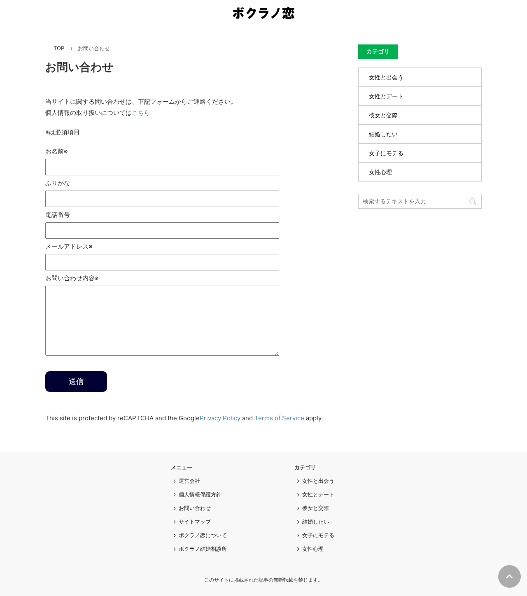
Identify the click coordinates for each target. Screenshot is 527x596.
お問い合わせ (195, 508)
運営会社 (189, 480)
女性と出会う (386, 77)
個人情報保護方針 (200, 494)
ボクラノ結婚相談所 (203, 548)
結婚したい (383, 133)
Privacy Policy (220, 418)
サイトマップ (195, 521)
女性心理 (380, 171)
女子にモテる (386, 152)
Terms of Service (279, 418)
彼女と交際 (383, 115)
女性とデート (386, 96)
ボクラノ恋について (203, 535)
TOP (59, 48)
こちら (141, 112)
